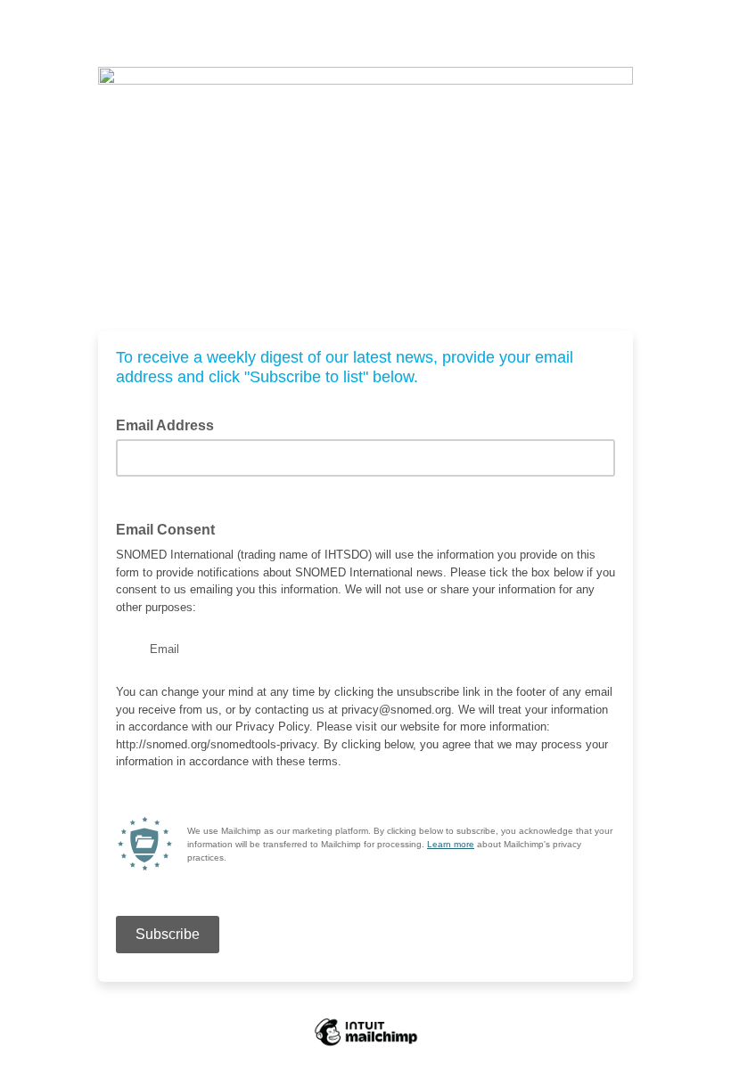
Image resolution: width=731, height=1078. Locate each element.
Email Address (170, 424)
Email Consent (165, 529)
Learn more (450, 844)
